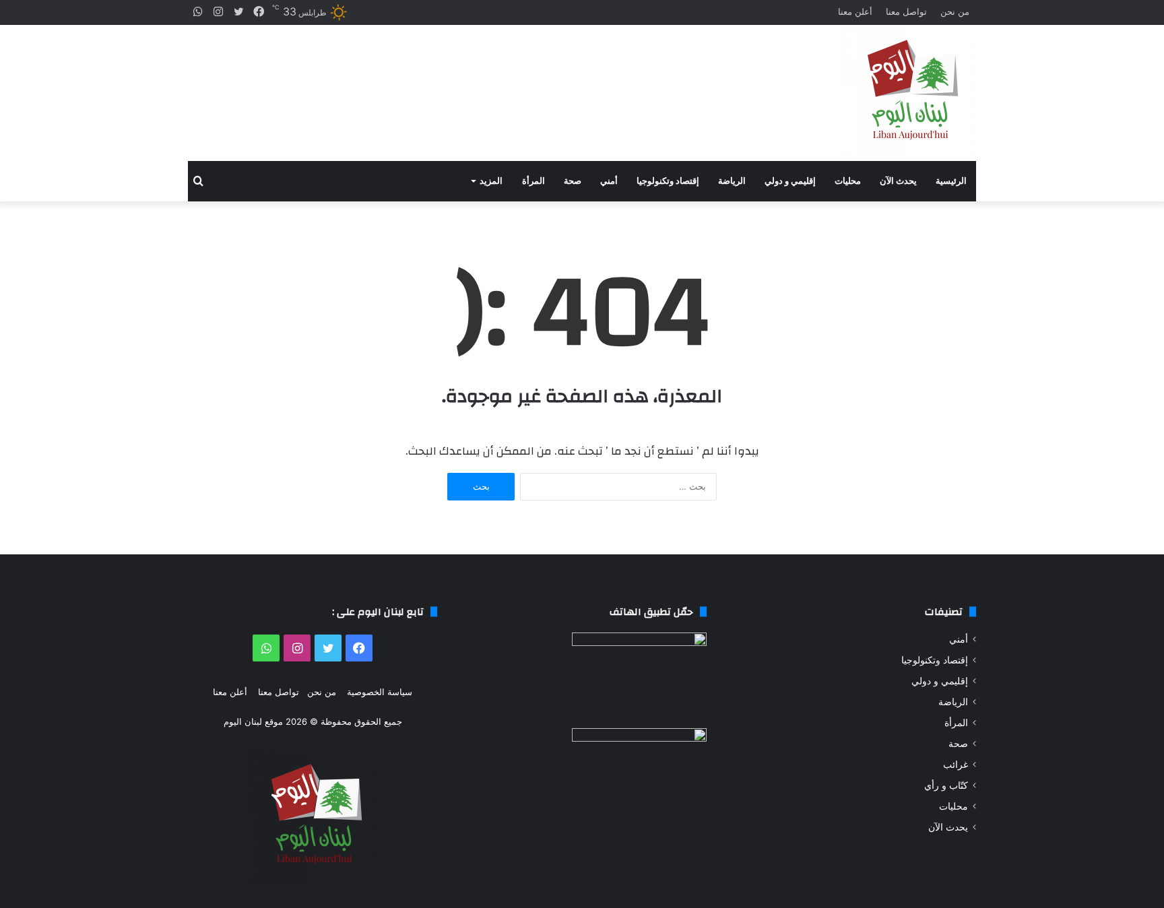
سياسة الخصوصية (379, 691)
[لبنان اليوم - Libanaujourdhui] (908, 93)
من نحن (954, 11)
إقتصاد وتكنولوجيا (668, 181)
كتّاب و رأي (946, 785)
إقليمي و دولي (790, 181)
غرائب (955, 764)
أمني (609, 181)
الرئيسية (951, 181)
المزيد (491, 181)
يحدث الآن (898, 181)
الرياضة (732, 181)
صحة (572, 181)
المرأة (533, 181)
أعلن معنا (855, 11)
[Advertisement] (447, 81)
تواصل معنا (906, 11)
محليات (848, 181)
